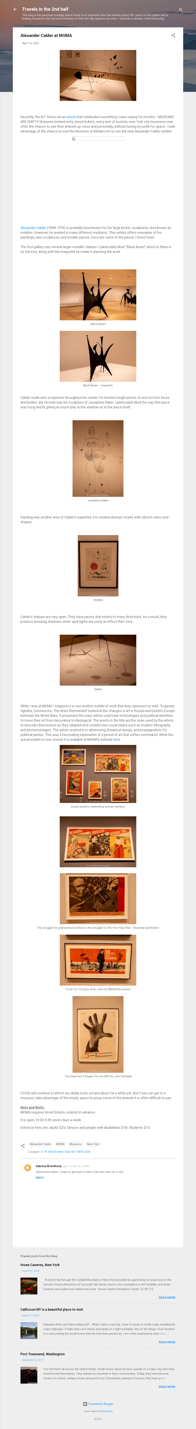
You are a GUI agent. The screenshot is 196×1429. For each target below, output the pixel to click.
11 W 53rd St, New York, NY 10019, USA (65, 1152)
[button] (173, 36)
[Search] (181, 10)
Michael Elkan (106, 1411)
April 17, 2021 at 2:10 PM (76, 1166)
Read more (167, 1297)
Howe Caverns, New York (40, 1265)
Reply (40, 1177)
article (71, 117)
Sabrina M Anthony (49, 1166)
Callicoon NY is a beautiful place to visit (51, 1309)
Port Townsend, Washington (42, 1354)
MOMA (60, 1144)
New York (93, 1144)
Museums (75, 1144)
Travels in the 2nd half (45, 9)
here (116, 739)
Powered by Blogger (100, 1404)
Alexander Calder (33, 228)
